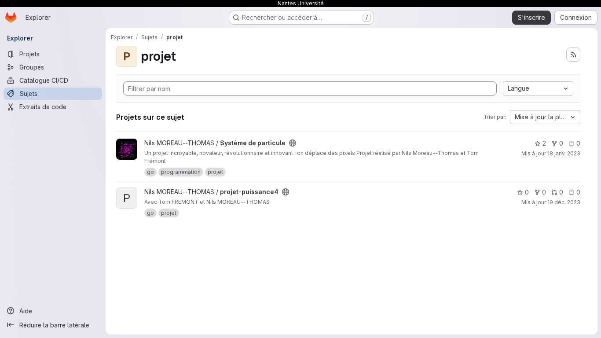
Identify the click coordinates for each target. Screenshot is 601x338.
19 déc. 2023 (563, 202)
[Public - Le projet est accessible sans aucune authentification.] (292, 143)
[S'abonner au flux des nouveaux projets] (573, 55)
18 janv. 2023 (563, 153)
